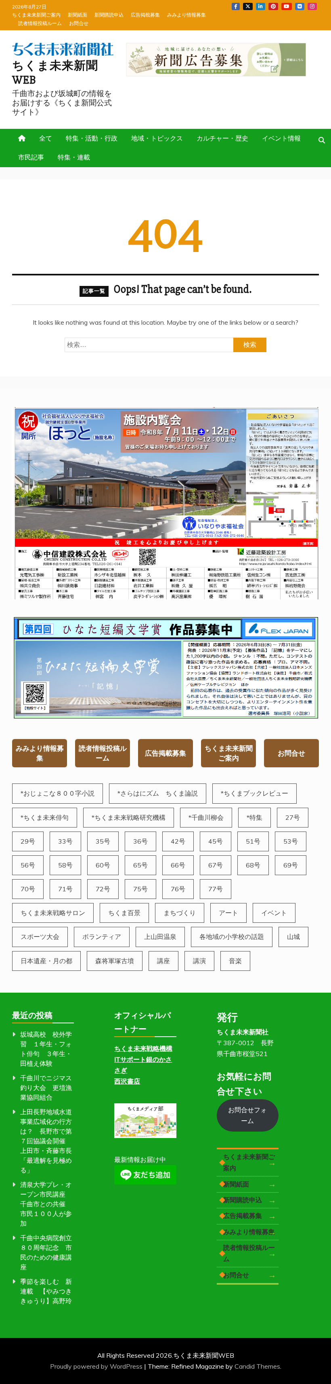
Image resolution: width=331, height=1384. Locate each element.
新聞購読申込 (109, 15)
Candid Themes (257, 1366)
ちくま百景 (124, 913)
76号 (178, 889)
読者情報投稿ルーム (40, 23)
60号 (103, 865)
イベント (274, 913)
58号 (65, 865)
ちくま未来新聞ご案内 (36, 15)
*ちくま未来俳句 (45, 817)
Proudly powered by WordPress (97, 1366)
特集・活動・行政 (91, 138)
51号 (253, 841)
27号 (292, 817)
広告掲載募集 (145, 15)
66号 (178, 865)
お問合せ (78, 23)
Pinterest (273, 6)
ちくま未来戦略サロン (53, 913)
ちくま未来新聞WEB (55, 73)
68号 (253, 865)
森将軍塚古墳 (114, 961)
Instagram (312, 6)
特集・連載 (74, 157)
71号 (65, 889)
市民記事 (31, 157)
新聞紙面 (77, 15)
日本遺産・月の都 (46, 961)
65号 (140, 865)
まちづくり (179, 913)
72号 (103, 889)
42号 (178, 841)
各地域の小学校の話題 (231, 936)
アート (228, 913)
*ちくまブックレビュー (254, 793)
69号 (290, 865)
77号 (215, 889)
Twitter (248, 6)
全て (45, 138)
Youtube (286, 6)
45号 (215, 841)
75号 (140, 889)
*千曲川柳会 (206, 817)
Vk (299, 6)
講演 (199, 961)
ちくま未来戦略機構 (143, 1048)
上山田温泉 (160, 936)
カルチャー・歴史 (222, 138)
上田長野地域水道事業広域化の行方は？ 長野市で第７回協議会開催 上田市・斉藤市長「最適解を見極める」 (46, 1141)
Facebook (236, 6)
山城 (293, 936)
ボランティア (101, 936)
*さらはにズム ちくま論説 (157, 793)
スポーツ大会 (40, 936)
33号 (65, 841)
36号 (140, 841)
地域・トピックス (157, 138)
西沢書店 (127, 1081)
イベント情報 (281, 138)
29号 (28, 841)
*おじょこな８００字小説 (57, 793)
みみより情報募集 (186, 15)
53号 (290, 841)
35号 (103, 841)
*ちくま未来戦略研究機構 (129, 817)
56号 (28, 865)
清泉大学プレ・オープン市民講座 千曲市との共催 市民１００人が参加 (46, 1203)
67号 (215, 865)
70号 (28, 889)
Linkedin (260, 6)
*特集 (254, 817)
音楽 (235, 961)
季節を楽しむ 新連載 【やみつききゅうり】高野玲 (46, 1291)
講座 (163, 961)
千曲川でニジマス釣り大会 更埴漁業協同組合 (46, 1087)
